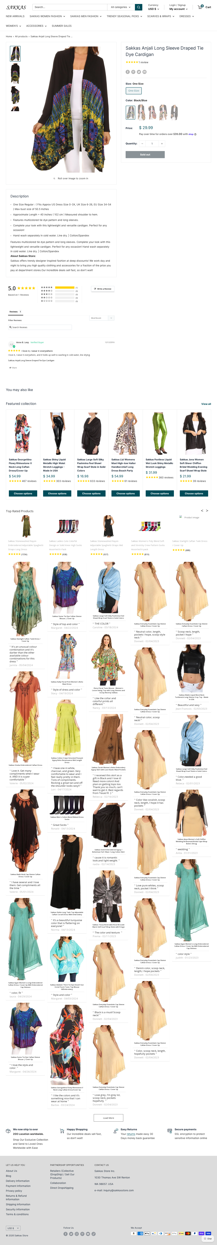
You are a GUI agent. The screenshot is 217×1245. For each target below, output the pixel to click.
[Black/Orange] (152, 112)
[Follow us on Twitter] (71, 1234)
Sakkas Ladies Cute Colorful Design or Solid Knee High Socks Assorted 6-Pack (65, 545)
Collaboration (58, 1183)
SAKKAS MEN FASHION (84, 16)
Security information (18, 1209)
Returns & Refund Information (16, 1197)
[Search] (138, 7)
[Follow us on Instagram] (77, 1234)
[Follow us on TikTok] (94, 1234)
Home (9, 36)
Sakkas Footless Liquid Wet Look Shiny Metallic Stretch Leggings (159, 463)
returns (131, 1133)
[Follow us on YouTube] (88, 1234)
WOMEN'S (12, 25)
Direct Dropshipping (61, 1187)
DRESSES (185, 16)
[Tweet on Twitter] (139, 72)
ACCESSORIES (34, 25)
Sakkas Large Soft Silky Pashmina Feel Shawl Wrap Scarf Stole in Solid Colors (91, 465)
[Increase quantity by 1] (162, 144)
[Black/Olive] (141, 112)
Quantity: (131, 143)
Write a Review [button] (104, 288)
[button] (203, 510)
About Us (11, 1170)
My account (177, 8)
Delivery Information (18, 1180)
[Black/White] (174, 112)
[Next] (211, 454)
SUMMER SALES (62, 25)
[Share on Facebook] (128, 72)
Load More (108, 1117)
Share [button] (14, 367)
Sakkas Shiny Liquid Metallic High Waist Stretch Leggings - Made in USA (54, 465)
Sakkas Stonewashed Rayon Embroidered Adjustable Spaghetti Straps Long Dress (25, 545)
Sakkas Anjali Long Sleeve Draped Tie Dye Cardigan (31, 360)
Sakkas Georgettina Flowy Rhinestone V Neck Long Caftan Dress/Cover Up (20, 465)
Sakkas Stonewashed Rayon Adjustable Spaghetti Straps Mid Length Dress (106, 545)
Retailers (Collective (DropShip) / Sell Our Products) (62, 1174)
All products (21, 36)
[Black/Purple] (163, 112)
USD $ (11, 1228)
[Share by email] (144, 72)
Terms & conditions (17, 1214)
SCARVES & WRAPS (159, 16)
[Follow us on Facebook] (65, 1234)
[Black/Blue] (130, 113)
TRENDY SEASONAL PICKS (123, 16)
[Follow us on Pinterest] (82, 1234)
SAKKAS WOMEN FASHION (46, 16)
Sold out (145, 154)
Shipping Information (18, 1204)
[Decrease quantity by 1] (142, 144)
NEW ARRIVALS (15, 16)
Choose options (23, 493)
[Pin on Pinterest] (133, 72)
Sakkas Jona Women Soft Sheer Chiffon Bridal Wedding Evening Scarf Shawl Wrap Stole (193, 465)
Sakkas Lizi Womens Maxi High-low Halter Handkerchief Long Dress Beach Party (123, 465)
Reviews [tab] (14, 311)
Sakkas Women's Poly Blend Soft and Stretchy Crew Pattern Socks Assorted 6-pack (148, 545)
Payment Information (18, 1185)
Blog (8, 1175)
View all (206, 403)
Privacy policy (14, 1190)
